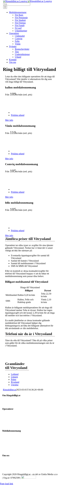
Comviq (5, 425)
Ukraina (14, 384)
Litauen (14, 377)
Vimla (4, 417)
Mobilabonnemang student (13, 445)
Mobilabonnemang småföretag (14, 447)
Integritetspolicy (8, 469)
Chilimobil (6, 423)
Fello (4, 420)
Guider (5, 464)
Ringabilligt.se (9, 389)
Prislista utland (17, 115)
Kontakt (5, 461)
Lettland (14, 374)
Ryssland (15, 382)
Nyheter (5, 466)
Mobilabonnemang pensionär (13, 442)
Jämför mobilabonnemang (12, 437)
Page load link (6, 483)
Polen (13, 379)
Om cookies (7, 472)
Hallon (5, 415)
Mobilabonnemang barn (11, 439)
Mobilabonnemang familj (12, 450)
